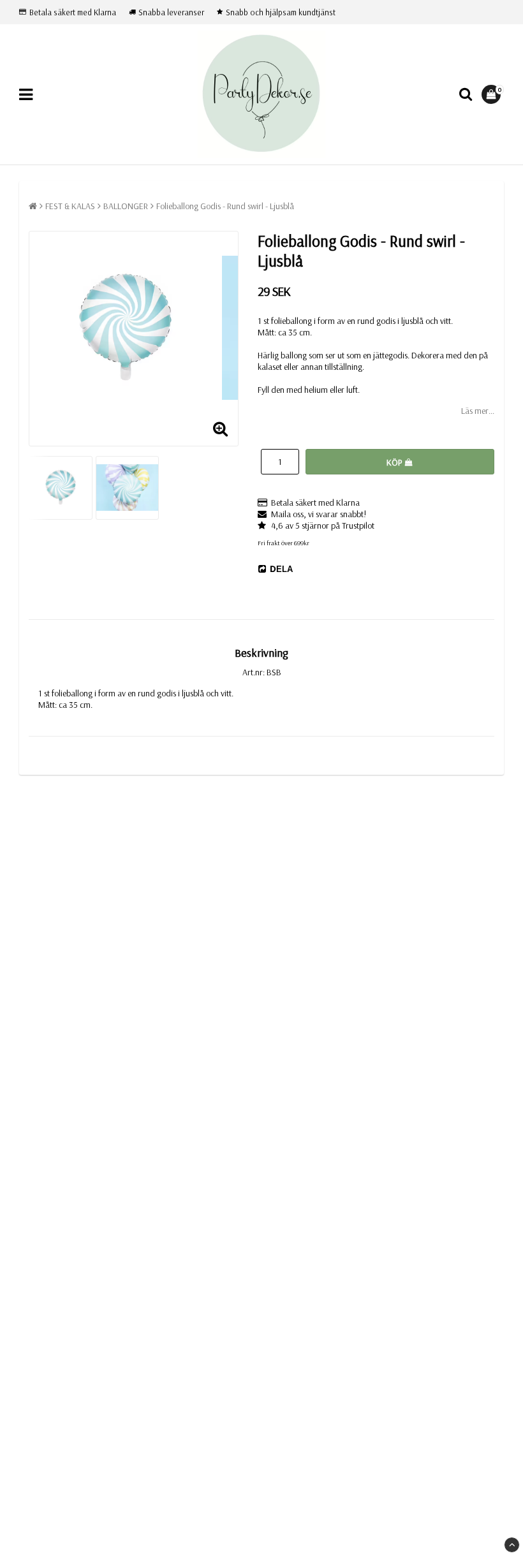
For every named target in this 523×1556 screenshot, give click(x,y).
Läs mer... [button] (477, 410)
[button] (493, 94)
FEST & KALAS (70, 206)
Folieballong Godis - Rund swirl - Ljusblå (225, 206)
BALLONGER (125, 206)
